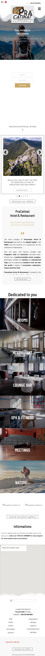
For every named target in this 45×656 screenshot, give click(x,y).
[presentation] (17, 196)
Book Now (22, 85)
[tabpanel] (22, 164)
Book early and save (22, 183)
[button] (22, 279)
